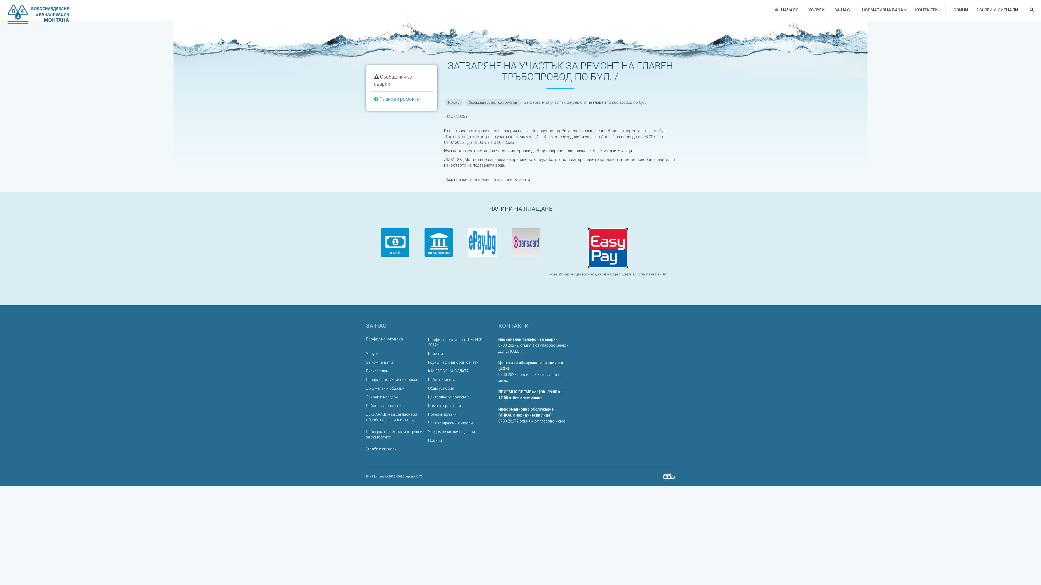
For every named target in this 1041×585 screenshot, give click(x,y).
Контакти (926, 10)
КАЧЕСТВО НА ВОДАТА (448, 371)
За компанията (379, 362)
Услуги (816, 10)
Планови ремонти (399, 99)
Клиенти (435, 354)
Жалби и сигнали (997, 10)
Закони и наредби (382, 397)
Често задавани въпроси (450, 423)
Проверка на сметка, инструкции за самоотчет (395, 434)
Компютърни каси (444, 406)
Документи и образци (385, 388)
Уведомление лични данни (451, 432)
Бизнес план (377, 371)
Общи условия (441, 388)
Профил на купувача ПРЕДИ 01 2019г (455, 342)
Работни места (441, 380)
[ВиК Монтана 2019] (669, 476)
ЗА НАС (842, 10)
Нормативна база (882, 10)
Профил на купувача (384, 339)
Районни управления (385, 406)
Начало (453, 103)
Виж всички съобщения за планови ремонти (487, 179)
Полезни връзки (442, 414)
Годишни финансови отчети (453, 362)
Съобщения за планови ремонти (493, 103)
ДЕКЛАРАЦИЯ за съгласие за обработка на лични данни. (391, 417)
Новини (959, 10)
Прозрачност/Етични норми (391, 380)
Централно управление (448, 397)
